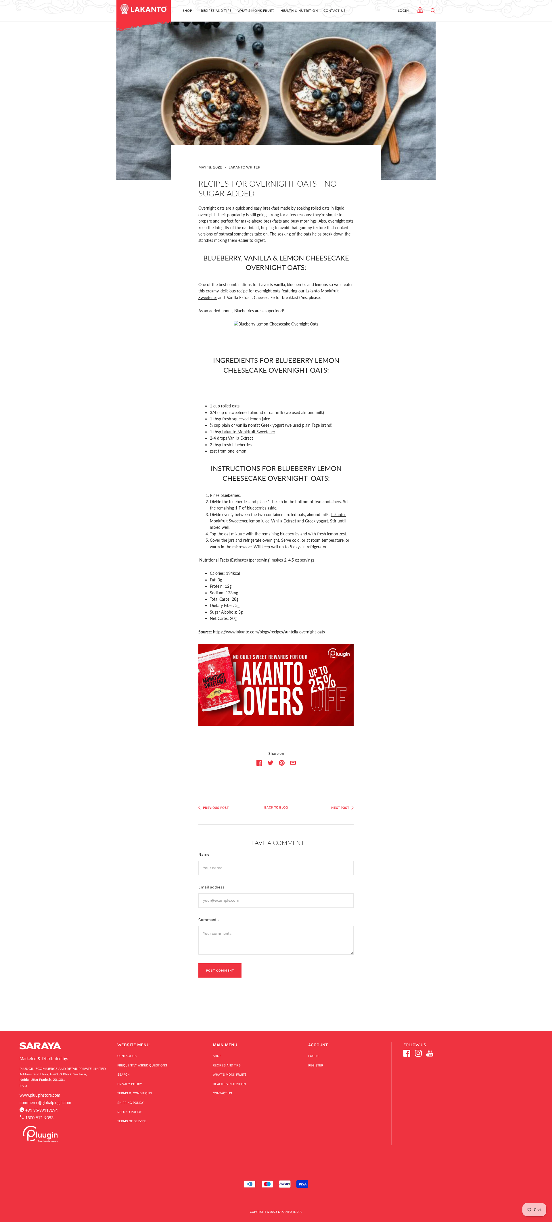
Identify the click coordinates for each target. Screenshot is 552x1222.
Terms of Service (132, 1121)
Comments (208, 919)
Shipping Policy (130, 1103)
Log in (313, 1056)
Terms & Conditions (134, 1093)
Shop (187, 10)
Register (315, 1065)
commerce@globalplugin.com (45, 1102)
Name (203, 854)
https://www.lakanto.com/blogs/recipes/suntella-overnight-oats (269, 631)
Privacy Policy (129, 1084)
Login (403, 10)
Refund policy (129, 1112)
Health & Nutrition (299, 10)
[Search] (433, 11)
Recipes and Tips (216, 10)
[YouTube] (429, 1054)
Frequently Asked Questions (142, 1065)
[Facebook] (406, 1054)
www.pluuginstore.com (40, 1095)
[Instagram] (418, 1054)
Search (123, 1074)
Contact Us (334, 10)
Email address (211, 887)
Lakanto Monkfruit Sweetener (248, 431)
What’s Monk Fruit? (256, 10)
